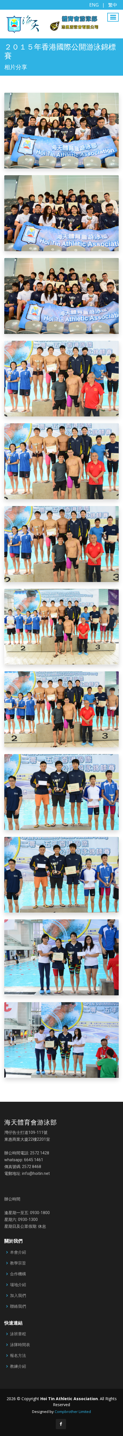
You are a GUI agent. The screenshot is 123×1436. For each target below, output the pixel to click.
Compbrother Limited (73, 1411)
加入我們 (18, 1295)
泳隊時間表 (20, 1345)
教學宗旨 (18, 1263)
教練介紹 (18, 1366)
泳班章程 (18, 1334)
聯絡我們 (18, 1306)
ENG (94, 5)
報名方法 (18, 1355)
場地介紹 (18, 1285)
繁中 (112, 5)
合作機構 (18, 1274)
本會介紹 (18, 1252)
